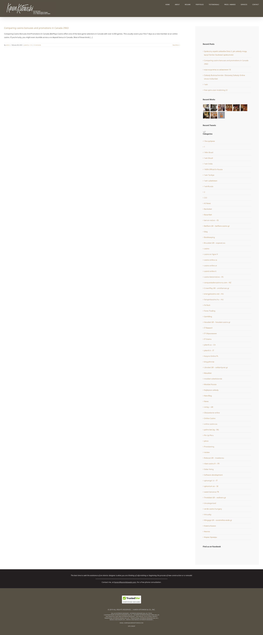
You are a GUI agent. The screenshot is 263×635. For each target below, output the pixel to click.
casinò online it (210, 271)
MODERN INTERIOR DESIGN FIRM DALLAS (146, 615)
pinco (206, 441)
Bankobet (208, 209)
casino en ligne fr (211, 254)
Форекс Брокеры (210, 537)
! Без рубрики (209, 141)
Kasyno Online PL (211, 356)
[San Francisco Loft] (243, 107)
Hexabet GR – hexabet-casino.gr (217, 322)
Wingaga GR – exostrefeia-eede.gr (218, 520)
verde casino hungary (213, 509)
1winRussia (208, 186)
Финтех (207, 531)
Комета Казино (210, 526)
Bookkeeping (209, 237)
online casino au (210, 424)
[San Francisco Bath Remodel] (228, 107)
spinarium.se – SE (211, 486)
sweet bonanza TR (211, 492)
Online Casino (209, 418)
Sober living (208, 469)
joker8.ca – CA (210, 345)
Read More (176, 45)
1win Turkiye (209, 175)
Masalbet (208, 373)
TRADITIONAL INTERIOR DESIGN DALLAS (116, 618)
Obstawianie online (212, 412)
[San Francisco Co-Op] (236, 107)
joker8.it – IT (209, 350)
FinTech (207, 305)
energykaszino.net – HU (214, 294)
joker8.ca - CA (28, 45)
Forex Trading (209, 311)
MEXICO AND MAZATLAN (117, 620)
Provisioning (209, 446)
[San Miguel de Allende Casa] (213, 107)
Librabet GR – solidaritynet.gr (216, 367)
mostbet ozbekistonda (213, 379)
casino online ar (210, 265)
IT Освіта (207, 339)
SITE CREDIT (131, 626)
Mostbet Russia (210, 384)
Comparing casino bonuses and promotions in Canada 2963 (36, 27)
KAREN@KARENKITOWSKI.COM (133, 623)
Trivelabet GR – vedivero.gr (215, 497)
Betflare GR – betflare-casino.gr (217, 226)
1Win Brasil (208, 152)
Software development (213, 475)
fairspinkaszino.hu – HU (213, 299)
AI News (207, 203)
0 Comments (37, 45)
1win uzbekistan (210, 181)
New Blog (208, 395)
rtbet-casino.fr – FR (211, 463)
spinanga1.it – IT (210, 480)
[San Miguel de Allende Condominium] (206, 107)
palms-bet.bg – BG (211, 429)
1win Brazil (208, 158)
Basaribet (208, 214)
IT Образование (210, 333)
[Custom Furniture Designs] (221, 115)
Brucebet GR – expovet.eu (214, 243)
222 (205, 197)
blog (206, 231)
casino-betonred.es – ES (213, 277)
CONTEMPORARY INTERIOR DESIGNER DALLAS (118, 615)
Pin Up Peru (209, 435)
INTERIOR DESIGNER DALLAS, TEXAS (141, 613)
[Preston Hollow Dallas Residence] (221, 107)
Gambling (208, 316)
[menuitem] (170, 4)
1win (206, 84)
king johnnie (209, 362)
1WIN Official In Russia (213, 169)
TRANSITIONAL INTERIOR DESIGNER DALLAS (144, 618)
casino (206, 248)
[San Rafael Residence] (206, 115)
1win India (208, 164)
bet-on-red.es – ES (211, 220)
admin (7, 45)
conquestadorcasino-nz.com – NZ (217, 282)
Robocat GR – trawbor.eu (214, 458)
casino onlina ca (210, 260)
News (206, 401)
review (206, 452)
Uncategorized (210, 503)
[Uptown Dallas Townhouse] (213, 115)
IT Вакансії (208, 328)
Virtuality (207, 514)
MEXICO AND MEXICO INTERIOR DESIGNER (139, 620)
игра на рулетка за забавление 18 (217, 69)
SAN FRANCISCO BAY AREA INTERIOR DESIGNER (120, 616)
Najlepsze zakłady (211, 390)
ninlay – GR (208, 407)
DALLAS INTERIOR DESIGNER (120, 613)
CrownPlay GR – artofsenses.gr (216, 288)
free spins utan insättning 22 (216, 90)
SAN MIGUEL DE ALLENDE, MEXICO (146, 616)
